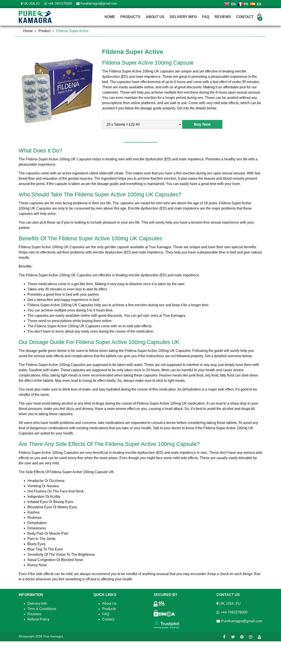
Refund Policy (38, 619)
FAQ (105, 614)
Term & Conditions (41, 609)
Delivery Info (183, 17)
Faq (205, 17)
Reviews (222, 17)
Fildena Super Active (72, 31)
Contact (245, 17)
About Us (155, 17)
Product (44, 31)
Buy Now (202, 124)
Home (109, 17)
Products (130, 17)
